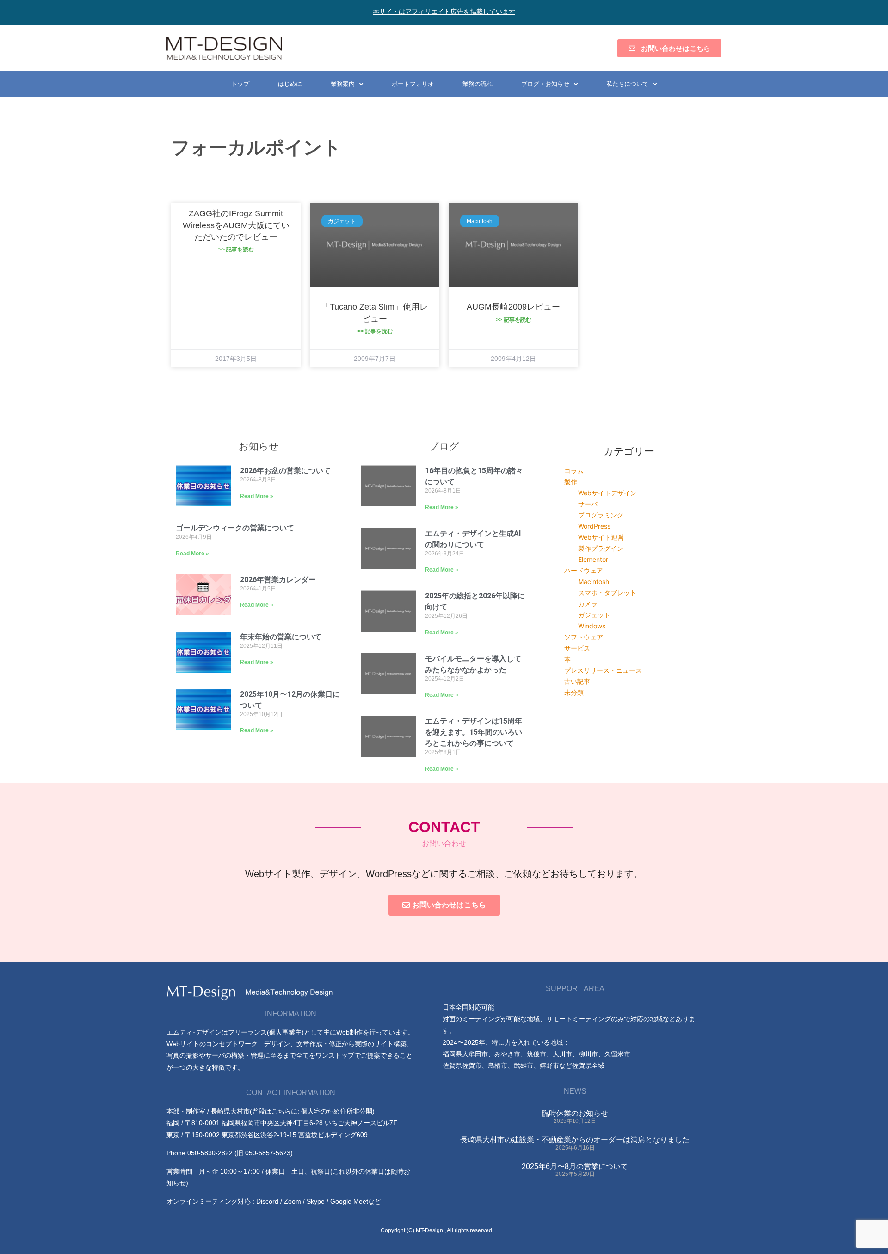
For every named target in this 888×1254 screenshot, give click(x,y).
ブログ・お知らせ (545, 83)
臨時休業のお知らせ (575, 1113)
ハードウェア (583, 570)
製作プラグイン (600, 548)
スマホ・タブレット (607, 593)
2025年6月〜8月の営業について (575, 1166)
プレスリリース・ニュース (603, 670)
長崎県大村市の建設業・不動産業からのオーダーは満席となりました (575, 1140)
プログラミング (600, 515)
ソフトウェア (583, 637)
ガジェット (594, 615)
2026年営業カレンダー (278, 579)
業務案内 (343, 83)
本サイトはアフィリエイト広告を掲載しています (444, 11)
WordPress (594, 526)
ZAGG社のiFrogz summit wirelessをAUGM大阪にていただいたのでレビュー (236, 225)
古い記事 (577, 681)
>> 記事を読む (236, 249)
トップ (240, 83)
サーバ (588, 504)
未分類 (574, 692)
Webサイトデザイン (607, 493)
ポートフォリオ (413, 83)
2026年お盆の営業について (285, 470)
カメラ (588, 604)
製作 (570, 482)
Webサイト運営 (601, 537)
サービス (577, 648)
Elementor (593, 559)
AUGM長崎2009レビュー (513, 306)
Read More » (256, 496)
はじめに (290, 83)
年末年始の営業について (280, 637)
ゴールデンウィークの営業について (235, 528)
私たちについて (627, 83)
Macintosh (593, 581)
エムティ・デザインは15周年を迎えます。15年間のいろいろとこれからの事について (473, 732)
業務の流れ (477, 83)
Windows (591, 626)
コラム (574, 471)
